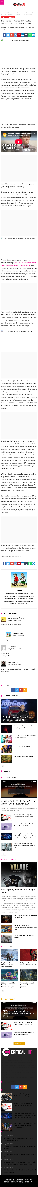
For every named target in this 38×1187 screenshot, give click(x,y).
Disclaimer (29, 1182)
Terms (6, 1182)
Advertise (29, 1180)
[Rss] (25, 690)
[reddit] (15, 35)
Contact (19, 1180)
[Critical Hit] (19, 2)
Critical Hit (9, 1180)
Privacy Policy (17, 1182)
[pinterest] (19, 35)
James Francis (18, 633)
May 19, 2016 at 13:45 (14, 620)
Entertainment (11, 13)
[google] (12, 35)
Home (2, 13)
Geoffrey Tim (13, 662)
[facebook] (4, 35)
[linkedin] (22, 35)
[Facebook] (13, 690)
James (4, 27)
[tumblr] (26, 35)
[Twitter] (17, 690)
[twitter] (8, 35)
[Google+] (21, 690)
